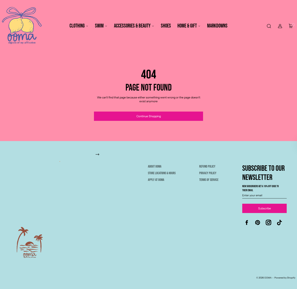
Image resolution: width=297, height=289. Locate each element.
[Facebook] (246, 222)
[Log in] (280, 26)
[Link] (150, 156)
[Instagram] (268, 222)
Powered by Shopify (284, 277)
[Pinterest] (257, 222)
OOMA (268, 277)
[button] (268, 26)
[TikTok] (279, 222)
